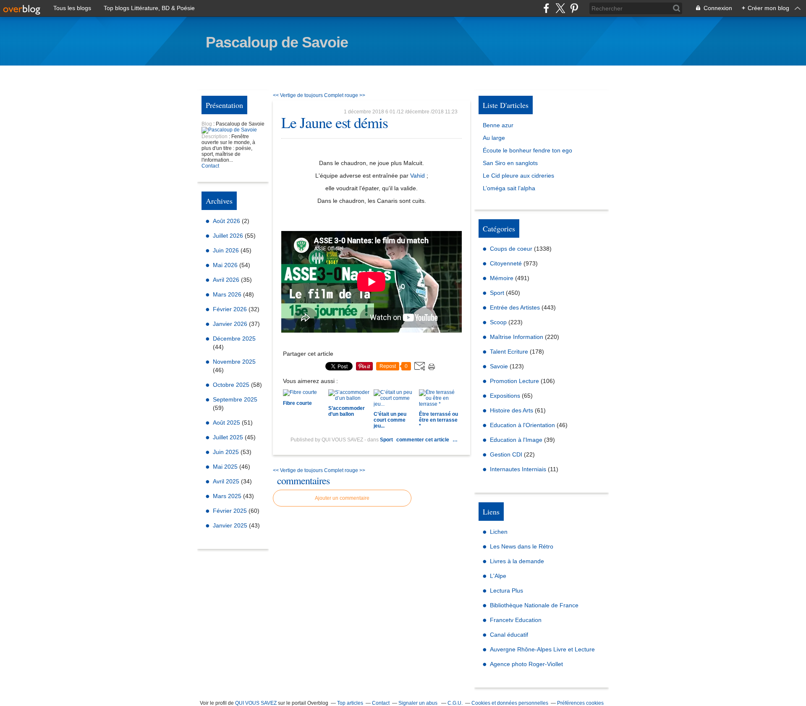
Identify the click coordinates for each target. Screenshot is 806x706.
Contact (210, 166)
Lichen (499, 531)
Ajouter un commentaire (342, 498)
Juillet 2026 (229, 235)
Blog (207, 124)
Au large (494, 137)
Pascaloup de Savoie (277, 42)
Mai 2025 (226, 466)
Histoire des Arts (511, 410)
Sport (386, 440)
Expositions (505, 395)
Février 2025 (231, 510)
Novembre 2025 (234, 361)
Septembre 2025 (235, 399)
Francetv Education (516, 620)
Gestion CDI (506, 454)
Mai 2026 (226, 265)
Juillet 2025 (229, 437)
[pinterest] (574, 8)
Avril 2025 (227, 481)
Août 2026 (227, 221)
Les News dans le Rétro (521, 546)
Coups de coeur (511, 248)
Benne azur (498, 125)
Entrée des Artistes (515, 307)
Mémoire (501, 278)
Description (215, 136)
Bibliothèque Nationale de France (534, 605)
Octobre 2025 (232, 384)
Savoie (499, 366)
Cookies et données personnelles (509, 703)
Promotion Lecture (514, 381)
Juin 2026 (227, 250)
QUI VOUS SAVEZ (256, 703)
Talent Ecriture (509, 351)
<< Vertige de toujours (298, 95)
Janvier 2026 (231, 323)
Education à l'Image (516, 439)
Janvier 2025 (231, 525)
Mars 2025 (228, 496)
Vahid (417, 175)
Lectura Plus (506, 590)
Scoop (498, 322)
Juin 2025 (227, 452)
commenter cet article (423, 440)
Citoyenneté (506, 263)
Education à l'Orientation (522, 425)
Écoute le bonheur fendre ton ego (527, 150)
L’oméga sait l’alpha (509, 188)
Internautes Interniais (518, 469)
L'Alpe (498, 575)
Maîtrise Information (516, 336)
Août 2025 (227, 422)
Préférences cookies (580, 703)
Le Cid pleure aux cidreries (518, 175)
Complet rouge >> (344, 95)
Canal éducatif (509, 634)
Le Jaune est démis (334, 122)
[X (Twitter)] (560, 8)
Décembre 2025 (234, 338)
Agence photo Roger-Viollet (526, 664)
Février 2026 (231, 309)
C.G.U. (455, 703)
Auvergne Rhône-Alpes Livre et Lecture (542, 649)
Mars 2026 (228, 294)
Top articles (350, 703)
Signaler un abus (418, 703)
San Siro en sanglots (510, 163)
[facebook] (546, 8)
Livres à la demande (517, 561)
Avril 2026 (227, 279)
